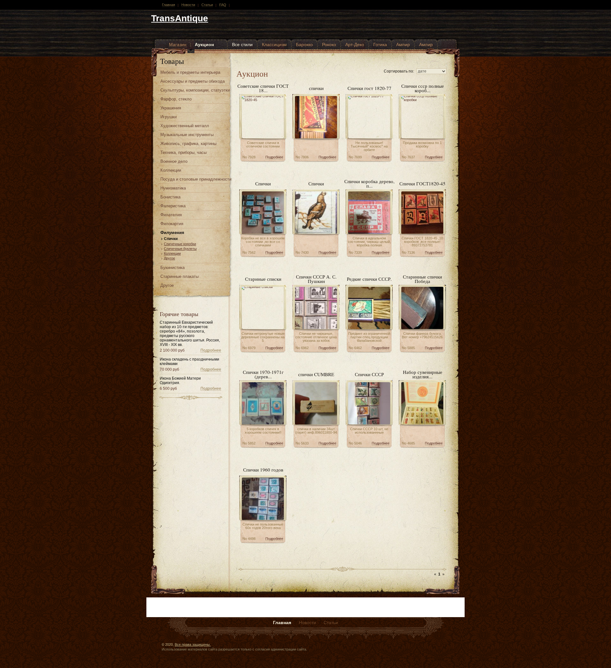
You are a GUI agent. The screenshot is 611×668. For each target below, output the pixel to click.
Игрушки (168, 116)
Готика (380, 44)
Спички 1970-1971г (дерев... (263, 374)
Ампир (403, 44)
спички (316, 88)
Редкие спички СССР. (369, 279)
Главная (168, 5)
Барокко (304, 44)
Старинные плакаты (179, 276)
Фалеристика (173, 205)
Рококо (329, 44)
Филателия (171, 214)
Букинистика (172, 267)
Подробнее (210, 350)
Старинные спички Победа (422, 278)
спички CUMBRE (316, 374)
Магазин (177, 44)
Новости (188, 5)
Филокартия (171, 223)
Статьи (207, 5)
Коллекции (170, 170)
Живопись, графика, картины (188, 143)
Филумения (172, 232)
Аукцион (204, 44)
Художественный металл (184, 125)
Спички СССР (369, 374)
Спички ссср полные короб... (422, 88)
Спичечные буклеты (180, 249)
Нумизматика (173, 188)
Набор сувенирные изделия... (422, 374)
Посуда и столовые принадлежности (195, 179)
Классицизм (274, 44)
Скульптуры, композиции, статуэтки (195, 90)
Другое (169, 258)
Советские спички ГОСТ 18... (263, 88)
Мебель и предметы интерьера (190, 72)
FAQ (222, 5)
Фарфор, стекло (176, 99)
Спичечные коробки (180, 244)
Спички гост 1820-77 (369, 88)
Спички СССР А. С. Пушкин (316, 278)
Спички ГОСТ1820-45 (422, 183)
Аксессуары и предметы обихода (192, 81)
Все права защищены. (193, 644)
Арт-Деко (354, 44)
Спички (171, 239)
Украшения (170, 108)
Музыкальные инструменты (187, 134)
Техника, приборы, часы (183, 152)
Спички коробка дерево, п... (369, 183)
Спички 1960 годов (263, 469)
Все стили (242, 44)
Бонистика (170, 197)
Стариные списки (263, 279)
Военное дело (173, 161)
